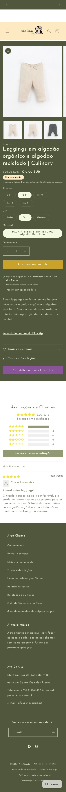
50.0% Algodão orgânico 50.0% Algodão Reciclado (32, 233)
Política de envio (27, 775)
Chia (12, 218)
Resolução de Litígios (20, 595)
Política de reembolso (45, 764)
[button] (7, 31)
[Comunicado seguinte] (59, 5)
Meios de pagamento (20, 562)
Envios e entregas (18, 553)
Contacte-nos (15, 545)
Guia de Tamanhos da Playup (25, 603)
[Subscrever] (53, 732)
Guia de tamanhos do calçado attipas (31, 611)
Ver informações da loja (21, 290)
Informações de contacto (34, 781)
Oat (25, 217)
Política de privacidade (24, 770)
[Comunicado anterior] (7, 5)
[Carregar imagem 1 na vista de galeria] (13, 130)
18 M (42, 195)
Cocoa (43, 218)
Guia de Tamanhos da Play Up (23, 333)
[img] (11, 477)
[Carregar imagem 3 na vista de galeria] (33, 130)
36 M (28, 204)
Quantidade (10, 242)
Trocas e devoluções (19, 570)
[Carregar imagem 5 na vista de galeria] (53, 130)
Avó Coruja (24, 764)
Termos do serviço (48, 770)
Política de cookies (19, 586)
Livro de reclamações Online (25, 578)
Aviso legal (45, 775)
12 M (24, 195)
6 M (11, 195)
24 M (12, 204)
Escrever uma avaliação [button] (33, 453)
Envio (24, 182)
